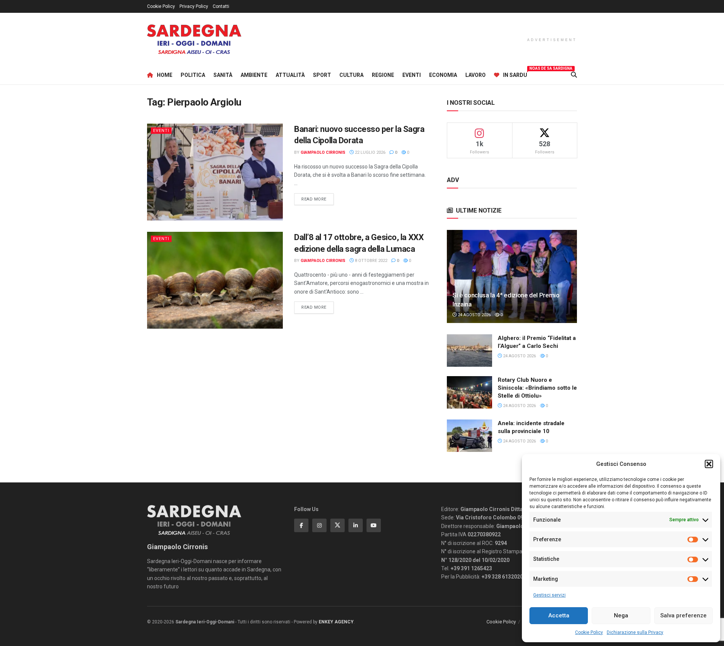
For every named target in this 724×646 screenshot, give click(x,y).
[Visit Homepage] (194, 39)
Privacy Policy (193, 6)
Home (164, 75)
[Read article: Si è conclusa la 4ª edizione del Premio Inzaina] (512, 276)
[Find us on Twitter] (337, 525)
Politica (193, 75)
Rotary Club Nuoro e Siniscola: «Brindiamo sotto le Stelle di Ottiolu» (537, 388)
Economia (443, 75)
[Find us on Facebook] (301, 525)
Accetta (558, 615)
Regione (383, 75)
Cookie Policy (589, 632)
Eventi (411, 75)
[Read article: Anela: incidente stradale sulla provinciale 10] (469, 435)
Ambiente (254, 75)
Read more (317, 199)
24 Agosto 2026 (474, 314)
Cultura (351, 75)
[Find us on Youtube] (374, 525)
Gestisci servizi (549, 595)
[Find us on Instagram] (319, 525)
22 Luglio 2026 (369, 152)
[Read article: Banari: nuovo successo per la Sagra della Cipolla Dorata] (215, 172)
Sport (322, 75)
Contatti (221, 6)
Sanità (222, 75)
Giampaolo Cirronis (323, 152)
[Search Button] (574, 75)
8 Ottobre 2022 (370, 260)
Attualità (290, 75)
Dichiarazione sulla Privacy (635, 632)
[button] (709, 464)
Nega (621, 615)
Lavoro (475, 75)
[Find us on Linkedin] (355, 525)
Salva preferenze (683, 615)
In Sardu (515, 74)
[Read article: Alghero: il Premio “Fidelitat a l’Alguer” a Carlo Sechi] (469, 350)
